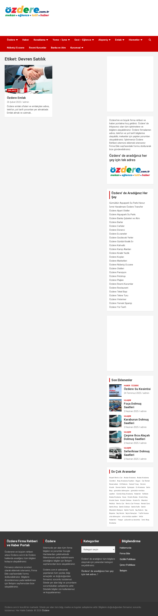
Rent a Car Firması (133, 504)
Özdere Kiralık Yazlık (119, 253)
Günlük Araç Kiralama (124, 494)
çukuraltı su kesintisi (132, 520)
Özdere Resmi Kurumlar (121, 284)
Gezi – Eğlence (82, 39)
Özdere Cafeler (117, 226)
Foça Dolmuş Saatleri (132, 405)
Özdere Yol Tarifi (117, 307)
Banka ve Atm (58, 47)
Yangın (120, 520)
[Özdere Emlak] (28, 79)
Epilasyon (130, 487)
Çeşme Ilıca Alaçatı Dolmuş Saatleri (137, 437)
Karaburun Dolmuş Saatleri (136, 421)
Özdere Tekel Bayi (118, 291)
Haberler (137, 494)
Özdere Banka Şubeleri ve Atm (124, 218)
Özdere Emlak (16, 98)
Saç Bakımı (139, 510)
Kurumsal (75, 47)
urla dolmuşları (115, 517)
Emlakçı (12, 90)
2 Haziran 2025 (131, 411)
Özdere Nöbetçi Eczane (121, 264)
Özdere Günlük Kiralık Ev (121, 241)
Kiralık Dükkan (125, 500)
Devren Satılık (121, 487)
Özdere (11, 39)
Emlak (118, 39)
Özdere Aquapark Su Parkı (122, 214)
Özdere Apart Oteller (119, 210)
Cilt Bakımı (123, 484)
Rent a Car (120, 504)
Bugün (138, 481)
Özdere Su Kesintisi (137, 389)
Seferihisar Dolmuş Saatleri (137, 453)
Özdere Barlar (116, 222)
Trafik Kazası (143, 513)
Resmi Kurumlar (37, 47)
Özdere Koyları (116, 257)
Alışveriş (103, 39)
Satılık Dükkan (124, 507)
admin (26, 102)
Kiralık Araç (143, 497)
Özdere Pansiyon (117, 272)
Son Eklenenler (121, 380)
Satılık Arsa (113, 507)
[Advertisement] (79, 26)
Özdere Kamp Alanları (120, 249)
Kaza (124, 497)
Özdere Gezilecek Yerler (121, 237)
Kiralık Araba (132, 497)
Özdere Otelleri (116, 268)
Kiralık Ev (136, 500)
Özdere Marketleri (118, 260)
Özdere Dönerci (117, 230)
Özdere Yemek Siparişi (120, 303)
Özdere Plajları (116, 280)
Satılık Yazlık (129, 510)
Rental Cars (145, 504)
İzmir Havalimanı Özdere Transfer (126, 206)
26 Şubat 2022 (14, 102)
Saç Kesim (120, 513)
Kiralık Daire (114, 500)
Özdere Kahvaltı (117, 245)
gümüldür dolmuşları (121, 491)
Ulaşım (127, 400)
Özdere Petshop (117, 276)
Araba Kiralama (130, 478)
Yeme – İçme (60, 39)
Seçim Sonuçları (131, 513)
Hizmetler (134, 39)
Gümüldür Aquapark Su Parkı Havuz (127, 203)
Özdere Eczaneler (118, 233)
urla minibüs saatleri (129, 517)
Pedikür (112, 504)
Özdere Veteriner (117, 299)
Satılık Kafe (135, 507)
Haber (25, 39)
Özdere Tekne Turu (118, 295)
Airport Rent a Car (116, 478)
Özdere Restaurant (118, 287)
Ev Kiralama (140, 487)
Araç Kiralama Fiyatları (125, 481)
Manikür (144, 500)
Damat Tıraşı (134, 484)
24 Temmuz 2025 (132, 393)
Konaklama (39, 39)
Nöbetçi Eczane (15, 47)
